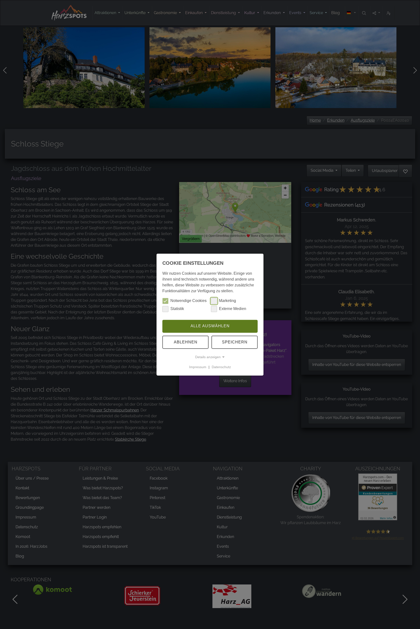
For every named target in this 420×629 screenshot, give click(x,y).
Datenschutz (221, 367)
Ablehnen (185, 342)
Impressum (197, 367)
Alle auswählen (210, 326)
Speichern (234, 342)
